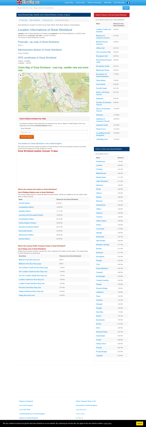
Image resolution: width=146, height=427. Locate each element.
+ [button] (20, 75)
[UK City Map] (28, 2)
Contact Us (79, 418)
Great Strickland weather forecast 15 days (38, 150)
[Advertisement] (53, 170)
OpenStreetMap (79, 111)
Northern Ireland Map (94, 2)
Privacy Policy (80, 414)
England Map (69, 2)
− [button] (20, 78)
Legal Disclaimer (81, 409)
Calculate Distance (27, 137)
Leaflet (71, 111)
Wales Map (107, 2)
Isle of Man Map (119, 2)
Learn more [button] (107, 423)
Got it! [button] (140, 423)
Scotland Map (80, 2)
